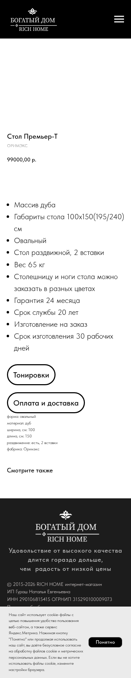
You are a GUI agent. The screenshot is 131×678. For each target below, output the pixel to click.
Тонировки (31, 374)
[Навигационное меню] (119, 19)
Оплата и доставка (46, 402)
